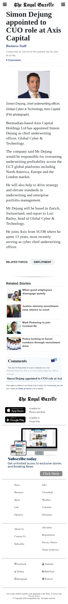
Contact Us (20, 536)
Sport (17, 499)
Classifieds (47, 492)
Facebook (21, 564)
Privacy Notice (49, 542)
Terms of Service (25, 389)
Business (18, 492)
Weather (46, 499)
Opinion (18, 514)
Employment (42, 262)
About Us (19, 529)
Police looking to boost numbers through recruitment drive (41, 342)
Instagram (21, 578)
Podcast (48, 578)
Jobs (44, 485)
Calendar (46, 507)
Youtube (48, 564)
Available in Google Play (34, 419)
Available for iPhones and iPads (37, 410)
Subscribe (19, 543)
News (17, 485)
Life (16, 507)
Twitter (20, 571)
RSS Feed (49, 571)
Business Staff (16, 46)
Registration (48, 534)
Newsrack (47, 514)
